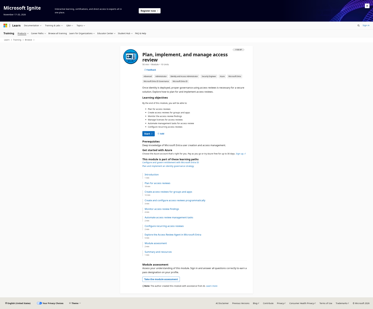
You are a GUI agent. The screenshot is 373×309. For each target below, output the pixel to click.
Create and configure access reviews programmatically (175, 200)
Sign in (366, 25)
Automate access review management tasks (169, 217)
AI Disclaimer (222, 303)
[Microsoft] (5, 25)
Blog (255, 303)
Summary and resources (158, 251)
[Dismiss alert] (367, 5)
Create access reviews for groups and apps (168, 191)
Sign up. (240, 153)
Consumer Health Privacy (301, 303)
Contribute (268, 303)
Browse (28, 39)
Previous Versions (240, 303)
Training (17, 39)
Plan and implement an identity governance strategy (168, 166)
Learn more (211, 286)
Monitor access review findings (162, 209)
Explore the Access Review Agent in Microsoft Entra (173, 234)
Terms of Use (326, 303)
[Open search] (358, 25)
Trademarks (341, 303)
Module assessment (156, 243)
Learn (7, 39)
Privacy (280, 303)
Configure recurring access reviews (164, 226)
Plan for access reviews (157, 183)
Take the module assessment (161, 279)
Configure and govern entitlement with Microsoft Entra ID (170, 162)
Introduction (152, 174)
